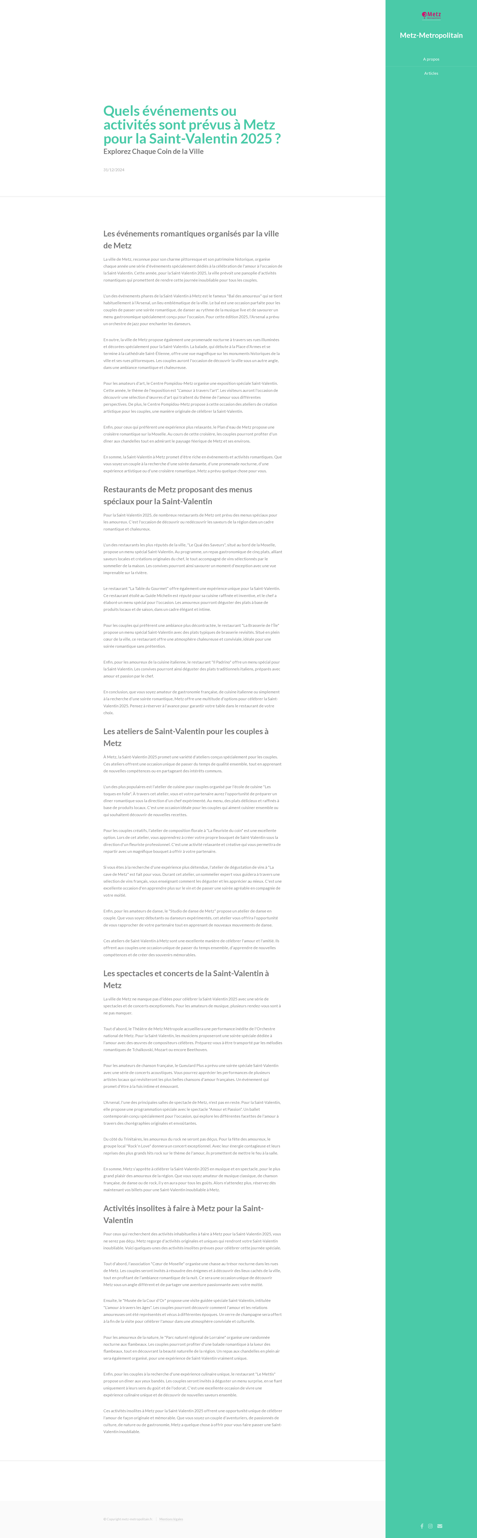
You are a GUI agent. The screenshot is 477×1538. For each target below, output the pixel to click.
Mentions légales (171, 1519)
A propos (431, 59)
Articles (431, 73)
